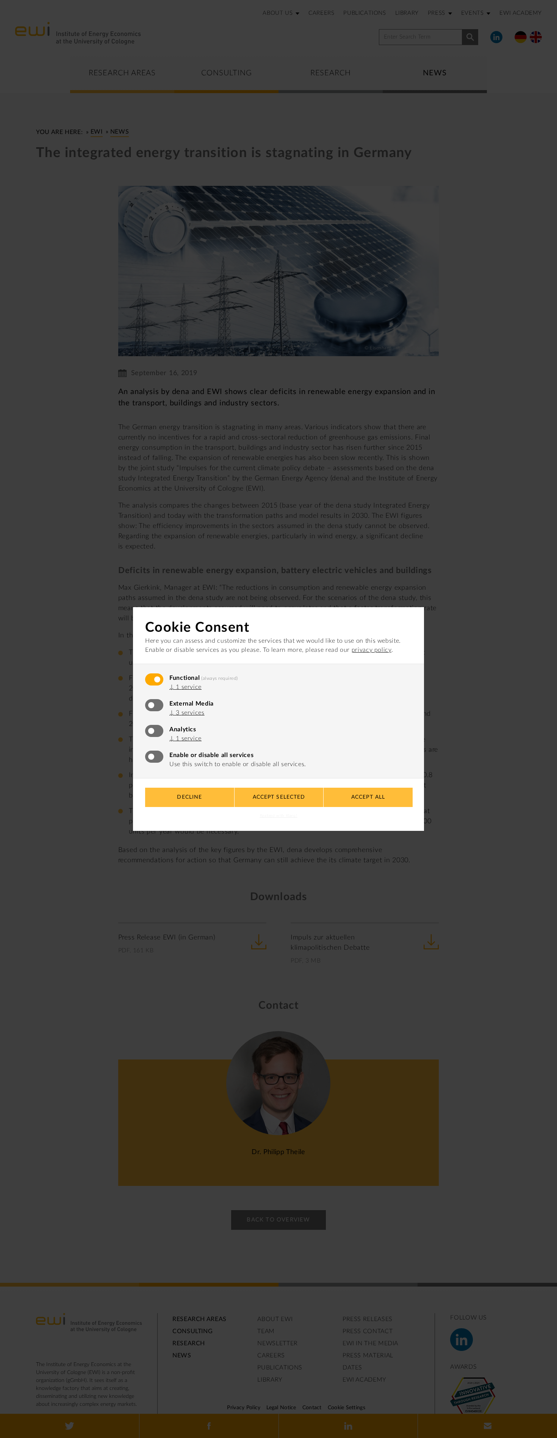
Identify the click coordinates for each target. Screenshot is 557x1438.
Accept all (368, 797)
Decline (189, 797)
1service (185, 687)
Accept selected (279, 797)
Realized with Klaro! (278, 816)
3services (187, 713)
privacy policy (371, 650)
